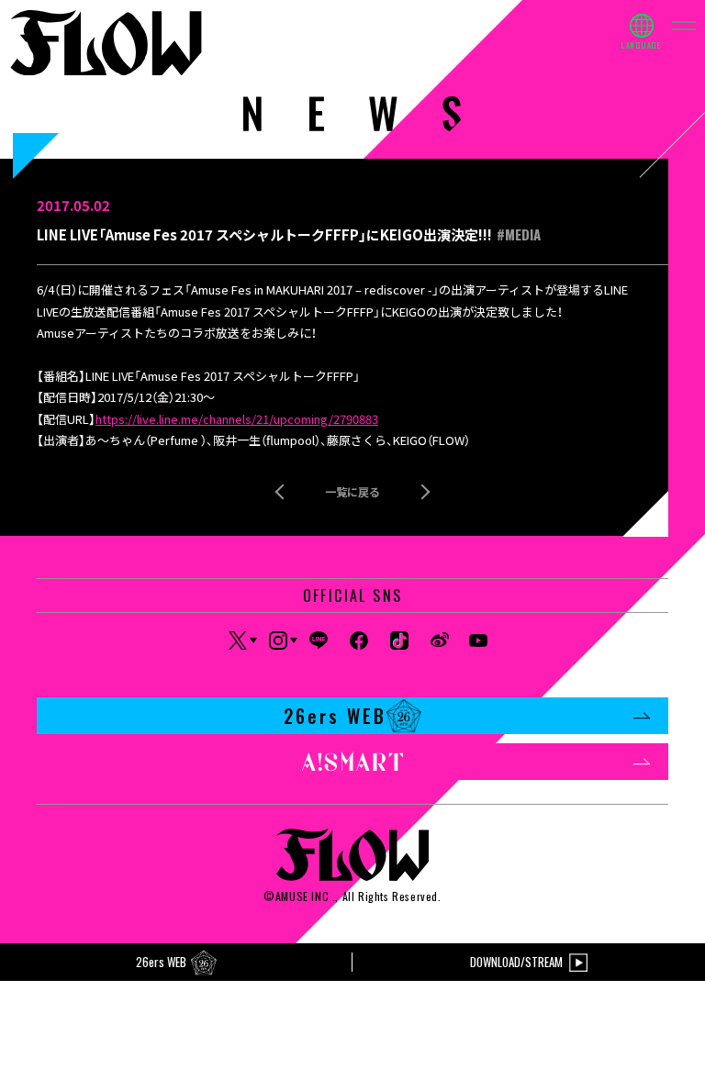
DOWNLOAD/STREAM (516, 961)
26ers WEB (335, 715)
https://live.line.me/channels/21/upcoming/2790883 (236, 419)
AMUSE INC (302, 896)
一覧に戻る (352, 491)
